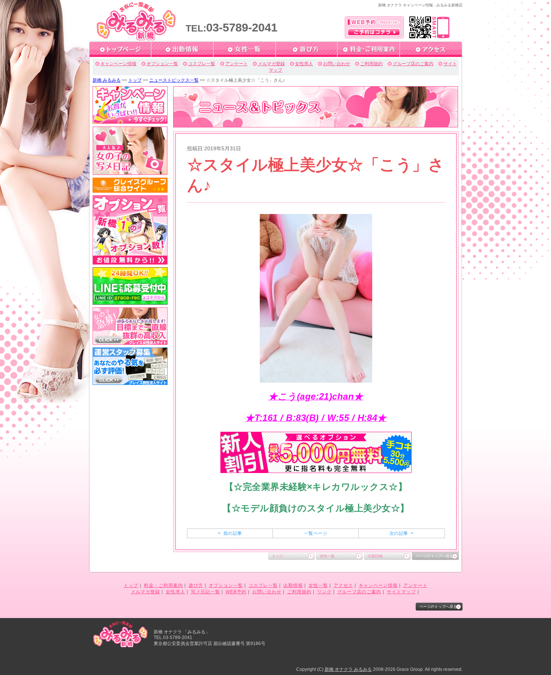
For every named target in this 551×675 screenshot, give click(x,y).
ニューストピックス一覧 (174, 80)
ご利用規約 (371, 63)
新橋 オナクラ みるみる (348, 669)
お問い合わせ (336, 63)
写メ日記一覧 (205, 591)
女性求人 (304, 63)
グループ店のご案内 (413, 63)
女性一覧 (327, 556)
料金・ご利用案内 (163, 585)
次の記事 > (401, 533)
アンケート (236, 63)
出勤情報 (375, 556)
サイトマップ (401, 591)
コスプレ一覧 (201, 63)
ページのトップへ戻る (434, 556)
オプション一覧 (162, 63)
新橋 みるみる (107, 80)
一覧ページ (315, 533)
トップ (135, 80)
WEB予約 (236, 591)
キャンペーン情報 (118, 63)
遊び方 (196, 585)
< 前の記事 (230, 533)
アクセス (343, 585)
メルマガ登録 (271, 63)
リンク (324, 591)
